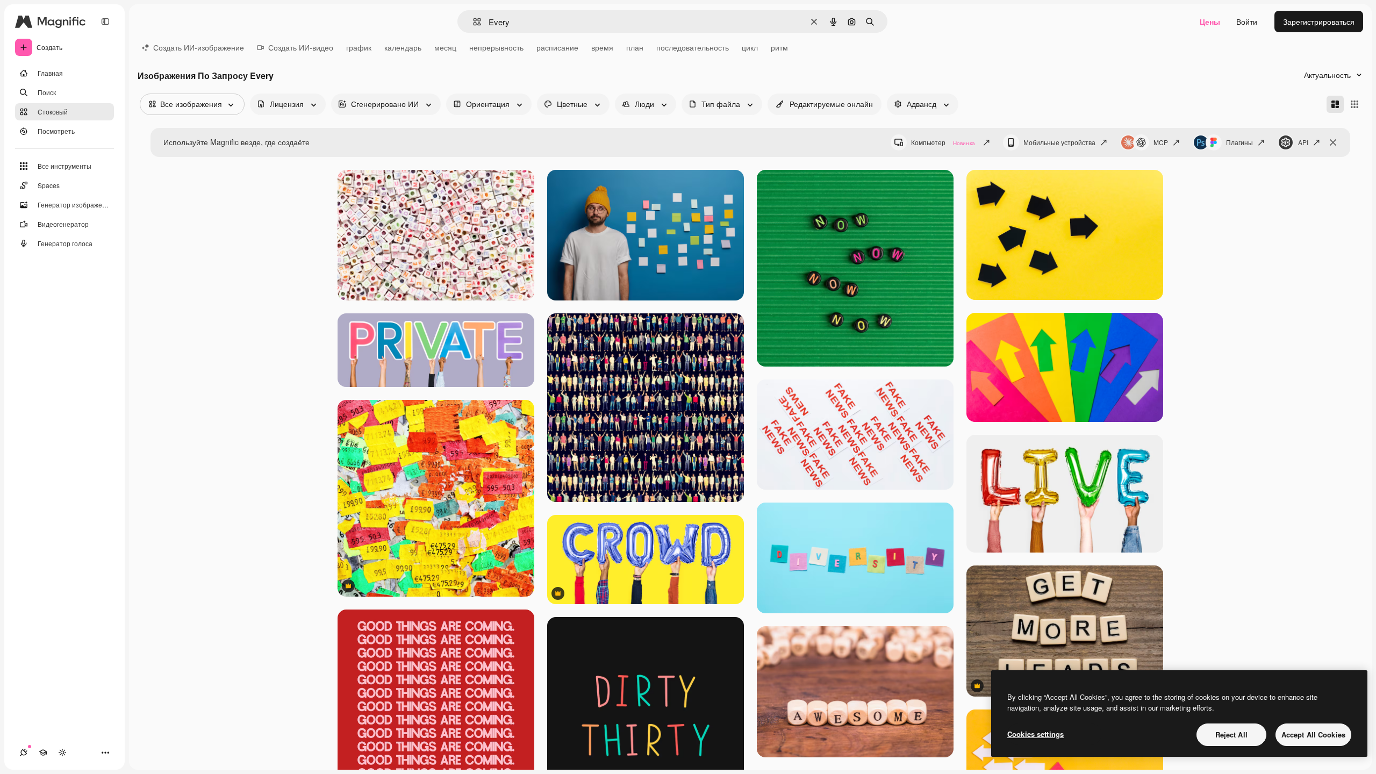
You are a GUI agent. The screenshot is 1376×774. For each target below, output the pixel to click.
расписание (557, 47)
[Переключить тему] (62, 752)
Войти (1246, 21)
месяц (445, 47)
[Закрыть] (1333, 142)
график (358, 47)
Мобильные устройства (1059, 142)
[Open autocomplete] (473, 22)
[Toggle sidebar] (105, 21)
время (602, 47)
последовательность (692, 47)
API (1303, 142)
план (634, 47)
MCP (1160, 142)
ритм (779, 47)
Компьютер (943, 142)
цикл (750, 47)
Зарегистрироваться (1318, 21)
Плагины (1239, 142)
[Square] (1354, 104)
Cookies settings (1035, 734)
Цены (1210, 21)
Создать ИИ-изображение (198, 47)
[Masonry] (1335, 104)
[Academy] (43, 752)
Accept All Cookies (1313, 734)
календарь (402, 47)
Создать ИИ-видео (300, 47)
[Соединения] (23, 752)
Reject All (1231, 734)
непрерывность (496, 47)
